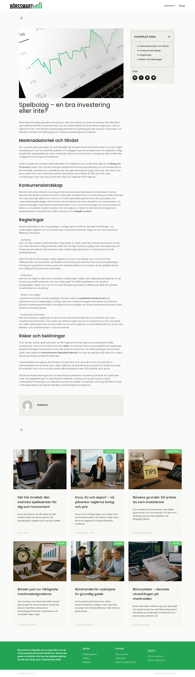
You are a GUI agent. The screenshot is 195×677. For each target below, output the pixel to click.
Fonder (119, 648)
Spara (151, 650)
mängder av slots (82, 211)
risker (66, 345)
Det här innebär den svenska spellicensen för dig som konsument (37, 502)
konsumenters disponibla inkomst (59, 352)
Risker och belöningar (151, 59)
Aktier (86, 648)
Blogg (182, 5)
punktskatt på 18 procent (92, 298)
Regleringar (146, 54)
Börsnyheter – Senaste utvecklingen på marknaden (151, 594)
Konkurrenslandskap (150, 50)
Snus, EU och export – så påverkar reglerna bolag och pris (94, 502)
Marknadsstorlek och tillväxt (154, 46)
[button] (169, 36)
